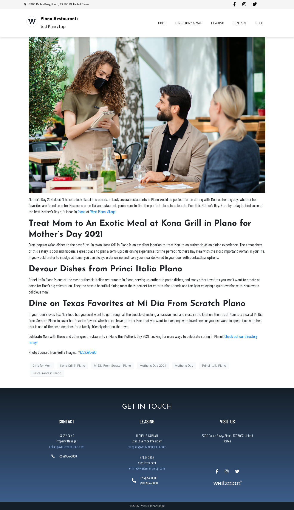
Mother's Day (184, 365)
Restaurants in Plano (46, 373)
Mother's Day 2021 (153, 365)
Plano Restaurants (59, 19)
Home (162, 23)
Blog (259, 23)
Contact (240, 23)
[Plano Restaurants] (31, 21)
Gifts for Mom (41, 365)
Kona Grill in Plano (72, 365)
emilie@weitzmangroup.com (147, 468)
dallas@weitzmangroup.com (66, 446)
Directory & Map (188, 23)
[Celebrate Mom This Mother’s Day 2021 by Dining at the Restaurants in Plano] (147, 115)
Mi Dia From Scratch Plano (112, 365)
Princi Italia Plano (214, 365)
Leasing (217, 23)
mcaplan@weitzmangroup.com (147, 446)
